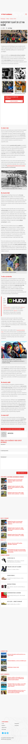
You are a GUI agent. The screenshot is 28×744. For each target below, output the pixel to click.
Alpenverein (4, 727)
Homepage (3, 18)
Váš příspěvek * (4, 457)
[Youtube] (8, 733)
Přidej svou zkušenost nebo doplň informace (11, 429)
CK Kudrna (17, 725)
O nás (3, 723)
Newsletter (17, 723)
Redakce (3, 725)
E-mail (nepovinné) (4, 450)
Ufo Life (15, 310)
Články (7, 18)
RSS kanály (4, 729)
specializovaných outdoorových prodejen (16, 165)
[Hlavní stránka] (6, 14)
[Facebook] (3, 733)
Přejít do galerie (14, 101)
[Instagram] (5, 733)
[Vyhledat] (22, 14)
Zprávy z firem (13, 18)
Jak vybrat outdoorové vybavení (15, 477)
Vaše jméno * (3, 444)
